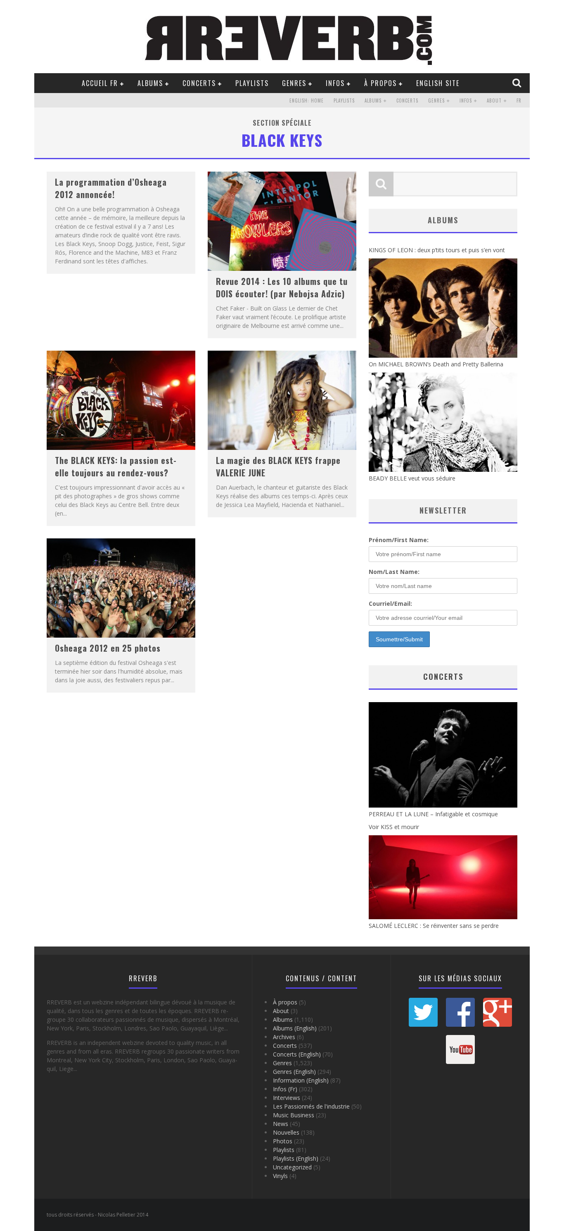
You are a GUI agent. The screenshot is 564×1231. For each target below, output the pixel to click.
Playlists (252, 83)
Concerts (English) (297, 1054)
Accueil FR (100, 83)
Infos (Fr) (285, 1089)
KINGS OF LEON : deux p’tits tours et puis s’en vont (437, 250)
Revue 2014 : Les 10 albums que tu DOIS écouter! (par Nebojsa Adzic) (282, 287)
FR (519, 100)
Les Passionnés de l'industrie (311, 1106)
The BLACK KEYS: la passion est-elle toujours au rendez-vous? (116, 466)
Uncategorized (292, 1167)
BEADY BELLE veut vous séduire (412, 478)
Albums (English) (295, 1028)
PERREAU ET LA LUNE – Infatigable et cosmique (433, 814)
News (280, 1124)
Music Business (293, 1115)
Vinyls (280, 1176)
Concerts (199, 83)
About (494, 100)
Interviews (286, 1098)
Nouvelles (286, 1132)
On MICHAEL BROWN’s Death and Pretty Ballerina (436, 364)
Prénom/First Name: (399, 540)
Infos (335, 83)
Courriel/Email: (390, 603)
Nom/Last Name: (394, 572)
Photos (282, 1141)
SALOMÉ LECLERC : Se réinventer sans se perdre (434, 926)
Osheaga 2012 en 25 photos (108, 648)
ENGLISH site (438, 83)
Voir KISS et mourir (394, 827)
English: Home (306, 100)
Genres (294, 83)
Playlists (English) (295, 1158)
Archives (284, 1037)
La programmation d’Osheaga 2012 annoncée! (111, 188)
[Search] (517, 82)
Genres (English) (294, 1072)
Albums (150, 83)
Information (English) (301, 1080)
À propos (380, 83)
